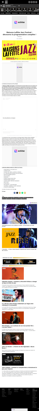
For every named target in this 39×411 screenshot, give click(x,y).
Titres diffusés (22, 13)
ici (15, 189)
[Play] (1, 5)
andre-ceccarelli (16, 197)
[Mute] (19, 6)
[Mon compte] (36, 2)
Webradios (8, 13)
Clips (9, 390)
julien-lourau (4, 198)
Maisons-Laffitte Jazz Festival (8, 85)
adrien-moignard (10, 197)
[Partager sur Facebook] (14, 193)
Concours (22, 390)
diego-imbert (21, 197)
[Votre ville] (29, 2)
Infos (28, 13)
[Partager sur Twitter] (17, 193)
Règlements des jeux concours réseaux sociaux (34, 394)
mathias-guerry (24, 198)
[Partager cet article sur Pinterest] (19, 193)
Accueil (2, 13)
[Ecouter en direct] (32, 2)
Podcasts (33, 13)
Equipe (3, 391)
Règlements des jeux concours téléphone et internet (34, 405)
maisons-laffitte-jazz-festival (28, 197)
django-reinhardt (4, 197)
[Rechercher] (34, 2)
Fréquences (15, 13)
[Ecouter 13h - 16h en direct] (19, 261)
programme (13, 198)
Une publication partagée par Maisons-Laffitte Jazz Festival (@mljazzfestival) (19, 135)
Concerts (10, 391)
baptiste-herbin (18, 198)
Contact (3, 390)
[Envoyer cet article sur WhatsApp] (22, 193)
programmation (9, 198)
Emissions (4, 392)
